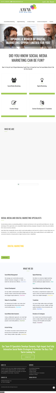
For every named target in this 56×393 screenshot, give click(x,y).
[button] (3, 36)
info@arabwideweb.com (17, 1)
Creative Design (31, 21)
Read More (33, 234)
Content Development (42, 21)
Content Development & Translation (36, 372)
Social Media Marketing (9, 21)
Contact (51, 21)
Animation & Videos (33, 374)
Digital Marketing (21, 21)
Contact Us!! (28, 357)
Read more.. (5, 257)
